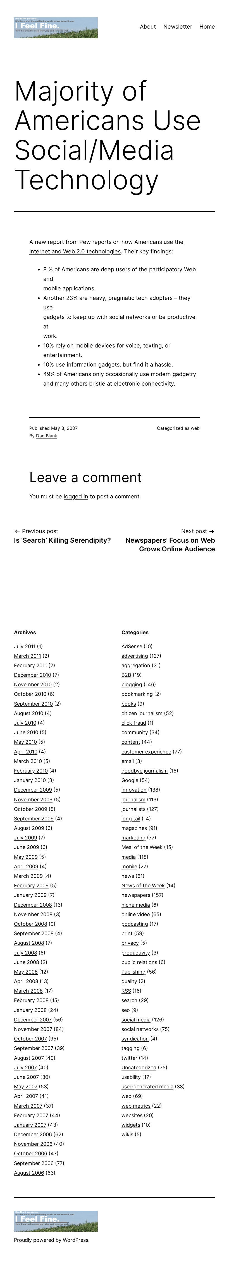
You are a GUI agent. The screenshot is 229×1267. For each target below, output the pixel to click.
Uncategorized (138, 1067)
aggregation (135, 665)
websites (131, 1115)
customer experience (146, 752)
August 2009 (29, 828)
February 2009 (31, 885)
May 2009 (26, 857)
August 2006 (29, 1173)
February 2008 (31, 1000)
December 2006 (33, 1134)
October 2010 (30, 694)
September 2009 (34, 819)
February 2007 (31, 1115)
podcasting (134, 924)
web (195, 428)
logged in (76, 496)
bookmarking (137, 694)
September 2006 (34, 1163)
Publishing (133, 972)
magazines (134, 828)
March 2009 (28, 876)
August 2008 (29, 943)
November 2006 (33, 1144)
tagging (130, 1048)
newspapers (135, 895)
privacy (130, 943)
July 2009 (25, 838)
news (127, 876)
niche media (135, 905)
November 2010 (33, 684)
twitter (129, 1058)
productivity (135, 953)
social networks (140, 1029)
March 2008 (28, 991)
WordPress (75, 1240)
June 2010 (26, 732)
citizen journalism (142, 713)
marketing (133, 838)
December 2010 (32, 675)
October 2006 (30, 1153)
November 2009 (33, 799)
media (128, 857)
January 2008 (30, 1010)
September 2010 (33, 704)
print (127, 933)
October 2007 (30, 1039)
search (129, 1000)
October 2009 (30, 809)
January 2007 (30, 1125)
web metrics (136, 1106)
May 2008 (26, 972)
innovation (134, 790)
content (130, 742)
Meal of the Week (142, 847)
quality (129, 981)
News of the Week (143, 885)
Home (207, 26)
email (127, 761)
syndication (135, 1039)
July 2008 (25, 953)
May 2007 (25, 1086)
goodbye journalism (144, 771)
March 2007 (28, 1106)
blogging (131, 684)
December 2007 (33, 1020)
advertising (134, 656)
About (148, 26)
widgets (130, 1125)
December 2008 (33, 905)
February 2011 (30, 665)
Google (129, 780)
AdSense (131, 646)
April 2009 (26, 866)
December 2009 (33, 790)
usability (131, 1077)
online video (135, 914)
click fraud (133, 723)
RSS (126, 991)
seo (125, 1010)
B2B (126, 675)
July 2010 (25, 723)
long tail (130, 819)
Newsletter (177, 26)
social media (136, 1020)
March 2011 (27, 656)
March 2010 (28, 761)
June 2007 (26, 1077)
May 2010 (25, 742)
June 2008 (26, 962)
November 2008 (33, 914)
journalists (133, 809)
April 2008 (26, 981)
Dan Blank (46, 435)
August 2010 (28, 713)
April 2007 (26, 1096)
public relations (139, 962)
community (134, 732)
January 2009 (30, 895)
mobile (129, 866)
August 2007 (29, 1058)
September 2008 (34, 933)
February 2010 (31, 771)
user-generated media (147, 1086)
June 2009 (26, 847)
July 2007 (25, 1067)
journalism (133, 799)
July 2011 (24, 646)
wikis (127, 1134)
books (128, 704)
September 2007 (33, 1048)
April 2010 (25, 752)
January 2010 (30, 780)
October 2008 (30, 924)
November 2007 (33, 1029)
